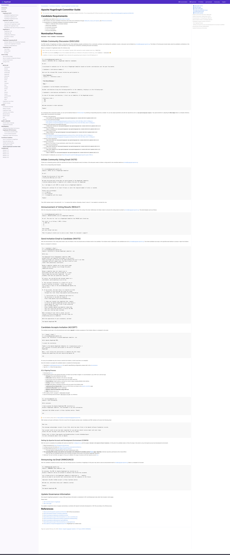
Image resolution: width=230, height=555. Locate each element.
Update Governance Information (200, 28)
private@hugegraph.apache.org (143, 44)
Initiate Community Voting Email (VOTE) (202, 16)
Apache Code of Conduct (64, 19)
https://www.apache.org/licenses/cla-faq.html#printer (56, 520)
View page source (198, 5)
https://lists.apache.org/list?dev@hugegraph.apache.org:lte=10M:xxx (77, 154)
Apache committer (86, 386)
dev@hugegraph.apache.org (56, 365)
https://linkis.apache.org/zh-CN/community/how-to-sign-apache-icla (59, 521)
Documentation (44, 6)
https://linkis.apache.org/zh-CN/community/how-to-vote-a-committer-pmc (61, 516)
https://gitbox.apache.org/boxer (64, 448)
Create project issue (199, 11)
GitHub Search (81, 112)
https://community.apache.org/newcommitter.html (122, 13)
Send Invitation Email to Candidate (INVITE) (202, 19)
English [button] (224, 2)
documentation (94, 365)
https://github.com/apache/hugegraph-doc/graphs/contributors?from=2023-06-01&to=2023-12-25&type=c (70, 122)
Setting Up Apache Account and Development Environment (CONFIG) (208, 24)
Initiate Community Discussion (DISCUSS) (202, 14)
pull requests (96, 20)
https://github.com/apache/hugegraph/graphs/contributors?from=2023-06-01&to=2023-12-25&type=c (69, 121)
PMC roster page (47, 503)
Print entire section (198, 13)
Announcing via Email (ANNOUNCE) (201, 26)
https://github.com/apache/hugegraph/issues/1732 (68, 417)
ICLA (49, 367)
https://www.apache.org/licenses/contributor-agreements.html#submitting (60, 518)
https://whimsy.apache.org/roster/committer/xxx (70, 447)
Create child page (198, 8)
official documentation (107, 20)
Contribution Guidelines (54, 6)
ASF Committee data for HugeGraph (52, 501)
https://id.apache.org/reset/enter (61, 445)
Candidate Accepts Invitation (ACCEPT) (202, 21)
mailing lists (87, 20)
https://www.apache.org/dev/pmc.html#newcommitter (56, 515)
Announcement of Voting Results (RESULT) (202, 18)
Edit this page (197, 7)
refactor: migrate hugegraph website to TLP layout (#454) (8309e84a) (75, 528)
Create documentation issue (201, 10)
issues (91, 20)
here (97, 455)
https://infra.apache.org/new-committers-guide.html (55, 513)
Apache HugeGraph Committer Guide (69, 6)
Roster (91, 451)
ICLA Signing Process (198, 23)
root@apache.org (78, 443)
